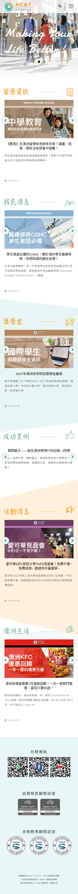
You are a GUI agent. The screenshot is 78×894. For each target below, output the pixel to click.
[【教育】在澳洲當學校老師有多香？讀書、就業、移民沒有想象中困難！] (39, 118)
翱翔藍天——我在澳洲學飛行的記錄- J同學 (39, 451)
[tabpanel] (39, 52)
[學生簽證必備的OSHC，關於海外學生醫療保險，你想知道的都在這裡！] (39, 229)
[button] (60, 6)
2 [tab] (39, 62)
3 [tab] (44, 62)
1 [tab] (33, 62)
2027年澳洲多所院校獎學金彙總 (39, 374)
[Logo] (17, 7)
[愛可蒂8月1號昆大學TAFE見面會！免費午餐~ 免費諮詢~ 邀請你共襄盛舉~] (39, 538)
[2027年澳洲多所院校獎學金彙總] (39, 348)
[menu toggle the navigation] (71, 6)
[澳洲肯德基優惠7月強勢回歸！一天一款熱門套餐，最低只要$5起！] (39, 658)
